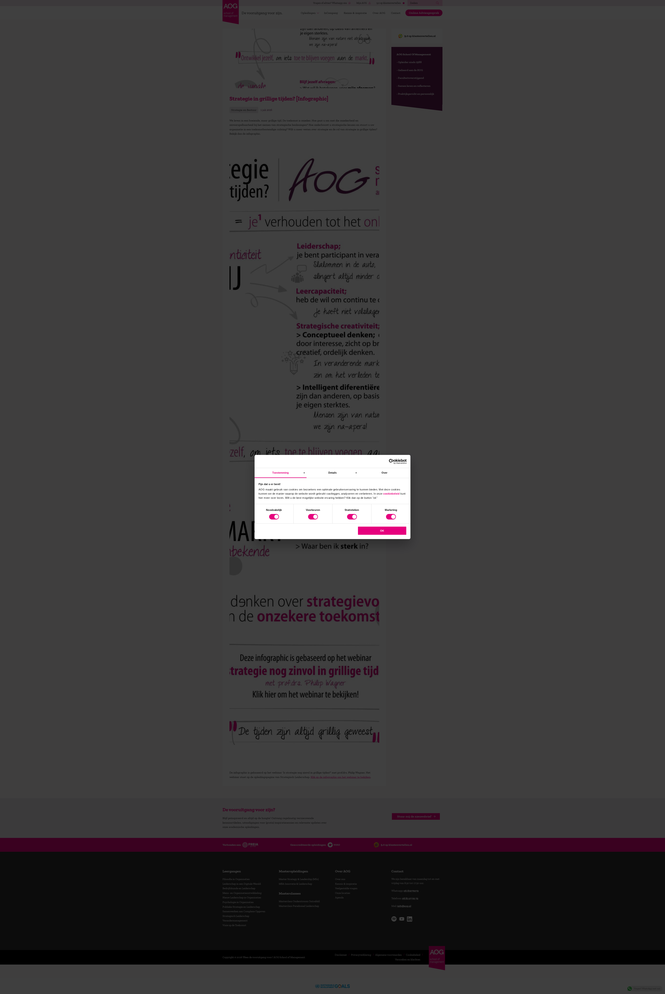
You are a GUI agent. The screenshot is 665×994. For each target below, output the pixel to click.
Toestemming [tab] (280, 472)
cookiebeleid (391, 493)
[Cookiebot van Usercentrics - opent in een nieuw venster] (391, 461)
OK (382, 530)
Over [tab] (384, 472)
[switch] (313, 517)
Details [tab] (332, 472)
